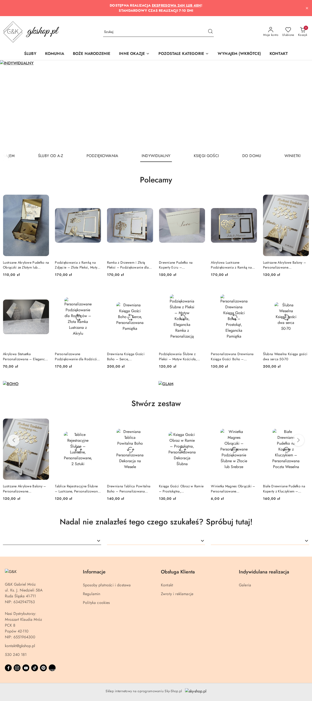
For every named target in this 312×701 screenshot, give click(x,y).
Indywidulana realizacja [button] (264, 571)
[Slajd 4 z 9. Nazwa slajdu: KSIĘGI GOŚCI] (156, 105)
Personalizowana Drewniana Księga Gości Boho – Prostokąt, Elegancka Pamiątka (233, 356)
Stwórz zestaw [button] (156, 403)
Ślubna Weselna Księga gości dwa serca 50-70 (285, 356)
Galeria (245, 585)
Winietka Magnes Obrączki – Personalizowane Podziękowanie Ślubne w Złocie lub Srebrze (198, 488)
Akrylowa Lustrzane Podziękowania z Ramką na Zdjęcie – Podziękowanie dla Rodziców (233, 265)
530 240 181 (16, 654)
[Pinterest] (43, 667)
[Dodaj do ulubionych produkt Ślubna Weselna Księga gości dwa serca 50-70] (303, 291)
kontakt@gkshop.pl (20, 646)
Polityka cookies (96, 602)
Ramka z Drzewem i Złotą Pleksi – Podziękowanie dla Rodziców (128, 265)
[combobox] (52, 541)
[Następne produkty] (298, 440)
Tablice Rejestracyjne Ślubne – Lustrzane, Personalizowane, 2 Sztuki (42, 488)
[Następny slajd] (301, 105)
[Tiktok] (34, 667)
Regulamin (91, 594)
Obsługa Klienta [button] (178, 571)
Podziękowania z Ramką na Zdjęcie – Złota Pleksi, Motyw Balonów (77, 265)
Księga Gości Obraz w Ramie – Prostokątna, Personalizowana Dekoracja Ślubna (145, 488)
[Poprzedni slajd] (11, 105)
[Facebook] (8, 667)
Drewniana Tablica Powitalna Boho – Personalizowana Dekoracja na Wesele (93, 488)
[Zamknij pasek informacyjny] (307, 8)
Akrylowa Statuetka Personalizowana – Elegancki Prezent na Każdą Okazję (25, 356)
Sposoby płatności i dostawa (107, 585)
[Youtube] (25, 667)
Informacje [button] (94, 571)
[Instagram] (17, 667)
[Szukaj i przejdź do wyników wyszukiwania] (210, 32)
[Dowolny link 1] (52, 667)
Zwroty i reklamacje (177, 594)
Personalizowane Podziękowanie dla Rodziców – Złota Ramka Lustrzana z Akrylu (77, 356)
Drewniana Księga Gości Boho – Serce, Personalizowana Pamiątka (127, 356)
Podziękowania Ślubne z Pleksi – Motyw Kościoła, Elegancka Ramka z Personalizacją (178, 356)
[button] (134, 54)
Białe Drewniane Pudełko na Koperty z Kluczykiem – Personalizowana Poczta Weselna (248, 488)
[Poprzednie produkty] (13, 440)
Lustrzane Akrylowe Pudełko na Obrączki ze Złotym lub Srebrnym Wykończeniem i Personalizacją (26, 265)
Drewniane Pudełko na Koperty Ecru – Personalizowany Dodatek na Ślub (180, 265)
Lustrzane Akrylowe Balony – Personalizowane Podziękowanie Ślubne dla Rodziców (284, 265)
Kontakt (167, 585)
